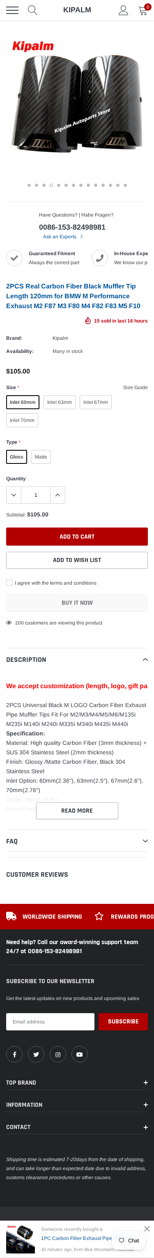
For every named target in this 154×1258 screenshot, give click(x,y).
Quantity (16, 479)
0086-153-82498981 (72, 227)
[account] (124, 10)
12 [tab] (110, 185)
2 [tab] (36, 185)
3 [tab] (44, 185)
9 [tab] (88, 185)
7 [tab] (73, 185)
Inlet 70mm (22, 420)
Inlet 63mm (59, 402)
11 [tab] (103, 185)
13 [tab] (118, 185)
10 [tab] (95, 185)
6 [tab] (66, 185)
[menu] (12, 10)
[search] (33, 10)
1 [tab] (29, 185)
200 (19, 623)
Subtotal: (16, 515)
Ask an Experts (60, 237)
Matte (41, 457)
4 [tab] (51, 185)
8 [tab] (81, 185)
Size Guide (135, 387)
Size (12, 387)
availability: (20, 351)
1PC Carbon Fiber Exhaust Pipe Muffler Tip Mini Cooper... (90, 1238)
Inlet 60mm (23, 402)
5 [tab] (58, 185)
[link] (14, 1054)
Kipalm (60, 338)
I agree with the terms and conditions (55, 583)
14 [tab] (125, 185)
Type (13, 442)
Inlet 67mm (95, 402)
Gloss (16, 457)
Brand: (14, 338)
